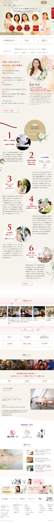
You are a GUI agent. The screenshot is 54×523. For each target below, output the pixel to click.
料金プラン (17, 52)
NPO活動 (50, 510)
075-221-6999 (5, 514)
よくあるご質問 (42, 510)
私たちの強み (17, 508)
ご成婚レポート (25, 52)
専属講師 (27, 514)
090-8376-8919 (3, 515)
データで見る (17, 510)
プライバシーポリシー (50, 520)
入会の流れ (42, 506)
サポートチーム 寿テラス (30, 512)
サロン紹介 (39, 52)
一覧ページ (25, 329)
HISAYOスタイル (43, 508)
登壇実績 (50, 508)
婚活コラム (45, 52)
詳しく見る (25, 283)
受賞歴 (50, 506)
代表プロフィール (29, 510)
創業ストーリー (17, 512)
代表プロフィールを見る (9, 110)
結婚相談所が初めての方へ (21, 49)
